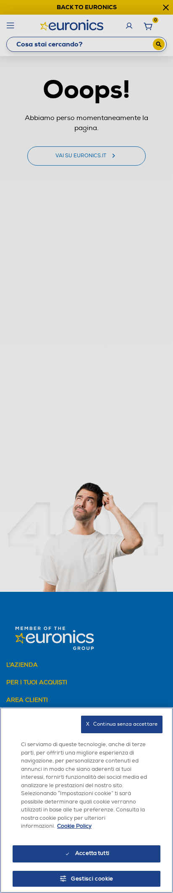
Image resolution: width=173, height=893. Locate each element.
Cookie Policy (74, 826)
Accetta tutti (92, 853)
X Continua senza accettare (121, 724)
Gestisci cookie (92, 878)
